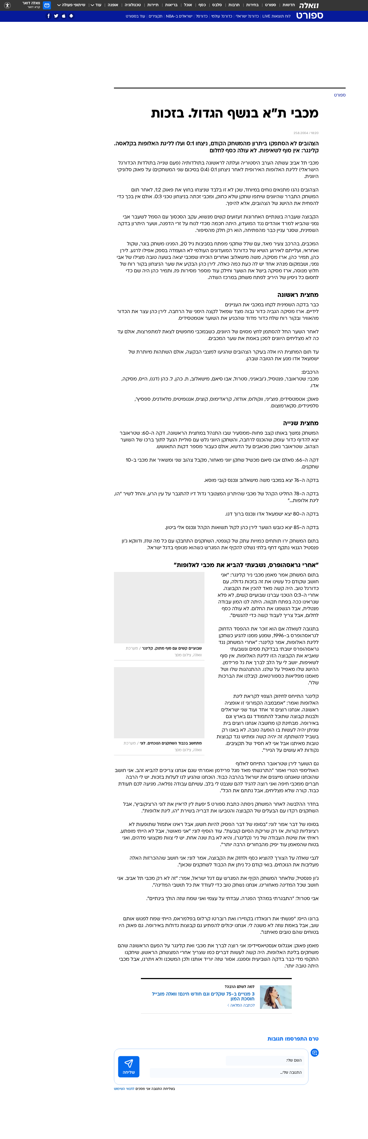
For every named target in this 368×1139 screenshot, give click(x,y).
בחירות (252, 5)
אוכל (188, 5)
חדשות (289, 5)
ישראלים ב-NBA (179, 16)
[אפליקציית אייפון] (63, 16)
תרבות (234, 5)
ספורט (270, 5)
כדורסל (202, 16)
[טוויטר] (56, 16)
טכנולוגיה (133, 5)
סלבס (217, 5)
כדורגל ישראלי (247, 16)
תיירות (153, 5)
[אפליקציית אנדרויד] (71, 16)
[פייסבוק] (48, 16)
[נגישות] (7, 5)
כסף (202, 5)
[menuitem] (285, 5)
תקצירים (155, 16)
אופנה (113, 5)
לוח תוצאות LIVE (276, 16)
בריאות (171, 5)
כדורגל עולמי (221, 16)
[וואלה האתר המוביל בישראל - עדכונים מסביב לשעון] (309, 5)
